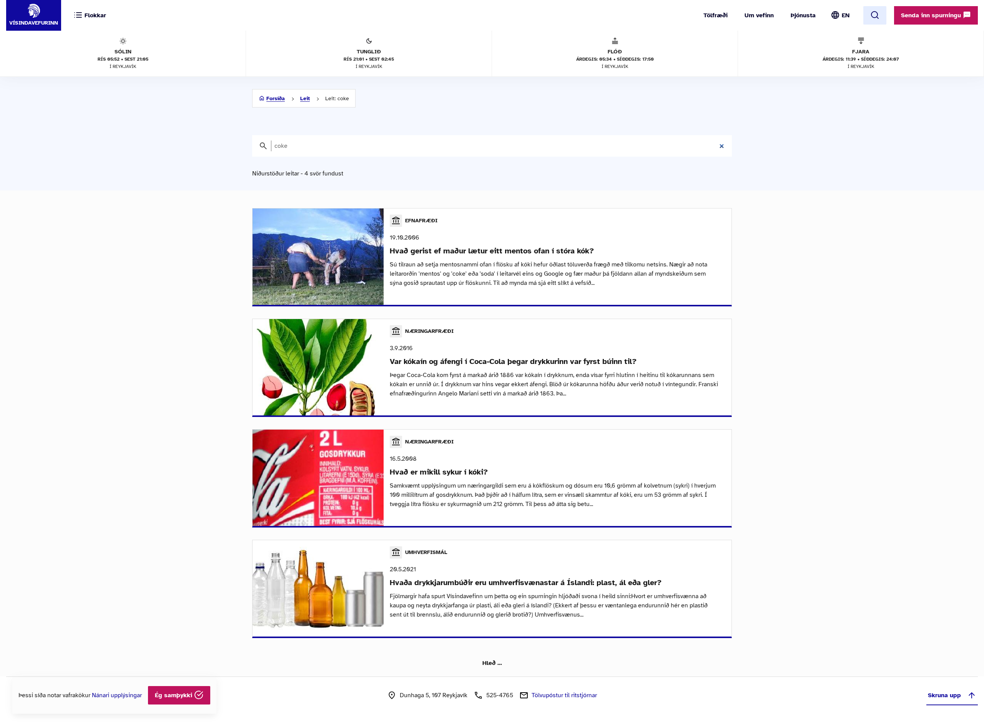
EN (845, 15)
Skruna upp (944, 695)
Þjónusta (803, 15)
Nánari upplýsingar (117, 695)
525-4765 (499, 695)
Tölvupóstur (564, 695)
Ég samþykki (174, 695)
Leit (305, 98)
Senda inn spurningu (932, 15)
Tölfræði (715, 15)
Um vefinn (759, 15)
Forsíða (275, 98)
